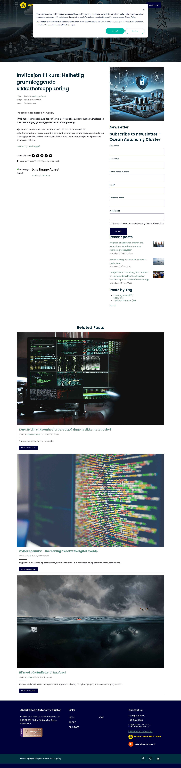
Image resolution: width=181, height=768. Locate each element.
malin (29, 556)
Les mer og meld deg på (28, 146)
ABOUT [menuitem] (72, 722)
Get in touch (153, 5)
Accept (115, 31)
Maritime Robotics (125, 300)
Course (30, 161)
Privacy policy (55, 758)
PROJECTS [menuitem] (74, 727)
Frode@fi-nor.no (136, 715)
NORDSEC (38, 161)
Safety (57, 161)
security (23, 161)
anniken (30, 677)
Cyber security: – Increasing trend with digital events (58, 551)
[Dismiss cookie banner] (143, 9)
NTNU (119, 298)
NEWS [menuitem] (71, 717)
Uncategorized (123, 295)
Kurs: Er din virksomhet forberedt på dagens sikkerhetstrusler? (65, 430)
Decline (135, 31)
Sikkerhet (50, 161)
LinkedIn (46, 175)
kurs (44, 161)
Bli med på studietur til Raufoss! (42, 672)
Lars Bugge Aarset (39, 96)
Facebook (36, 175)
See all (113, 305)
